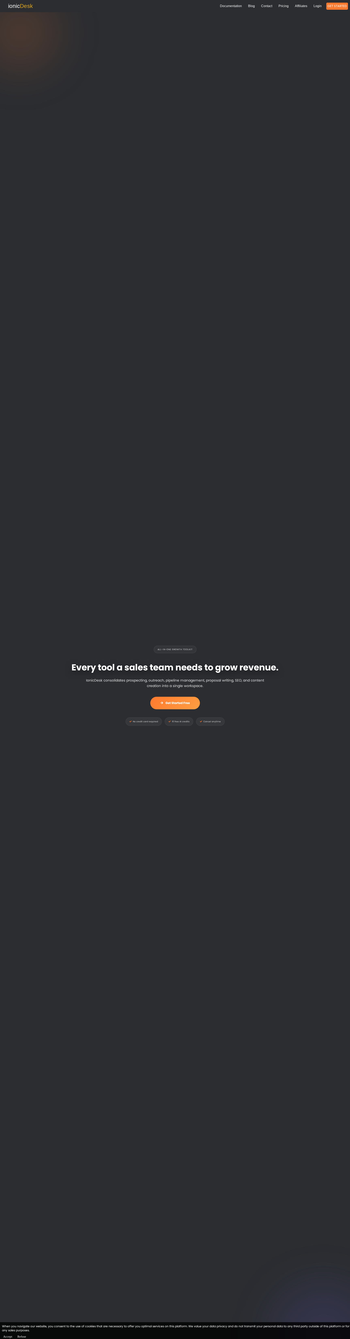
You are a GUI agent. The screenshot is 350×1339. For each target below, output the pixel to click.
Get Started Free (177, 702)
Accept (7, 1336)
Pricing (284, 6)
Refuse (21, 1336)
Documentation (231, 6)
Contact (266, 6)
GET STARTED (337, 5)
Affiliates (301, 6)
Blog (251, 6)
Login (318, 6)
